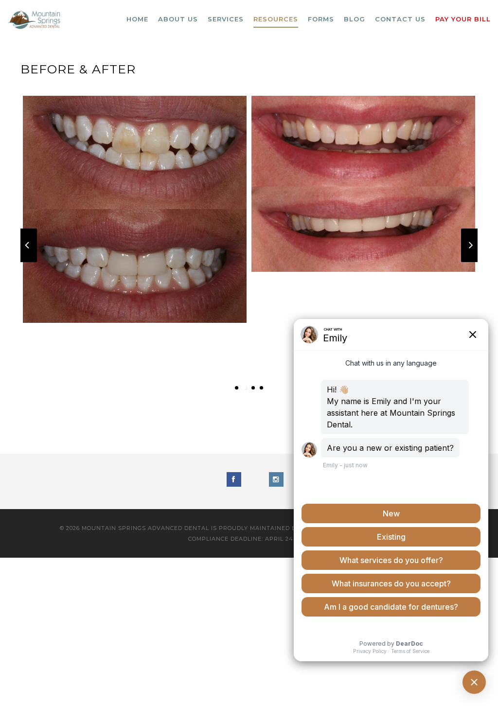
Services (226, 19)
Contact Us (400, 19)
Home (137, 19)
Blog (354, 19)
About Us (178, 19)
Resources (275, 19)
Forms (321, 19)
